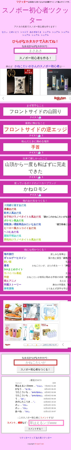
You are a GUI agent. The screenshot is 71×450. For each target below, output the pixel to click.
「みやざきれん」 (37, 392)
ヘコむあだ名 (11, 231)
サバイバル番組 (12, 273)
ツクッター (22, 1)
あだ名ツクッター (44, 438)
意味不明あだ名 (12, 235)
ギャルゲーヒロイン (15, 257)
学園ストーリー (12, 284)
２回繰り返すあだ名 (15, 205)
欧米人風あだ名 (12, 212)
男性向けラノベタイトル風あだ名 (22, 239)
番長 (6, 265)
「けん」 (25, 405)
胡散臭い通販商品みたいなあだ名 (22, 224)
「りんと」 (39, 386)
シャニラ (24, 32)
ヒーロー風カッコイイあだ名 (20, 228)
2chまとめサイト (13, 269)
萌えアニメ (10, 280)
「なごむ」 (28, 389)
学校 (6, 276)
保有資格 (9, 288)
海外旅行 (9, 254)
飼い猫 (7, 261)
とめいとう (14, 32)
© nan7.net (39, 444)
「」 (34, 402)
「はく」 (23, 399)
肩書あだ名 (10, 209)
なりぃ (5, 32)
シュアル (47, 32)
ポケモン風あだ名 (14, 220)
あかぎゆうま (35, 32)
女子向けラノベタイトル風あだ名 (22, 216)
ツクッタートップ (27, 438)
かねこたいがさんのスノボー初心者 (37, 66)
